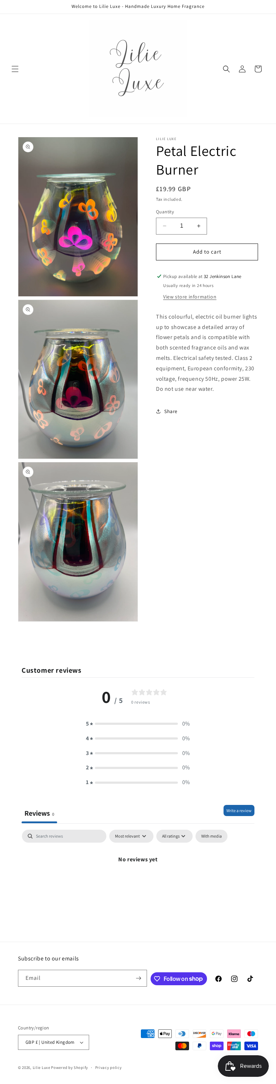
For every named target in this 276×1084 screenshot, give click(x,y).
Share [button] (171, 411)
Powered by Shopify (69, 1067)
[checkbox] (211, 836)
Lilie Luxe (41, 1067)
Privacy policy (108, 1067)
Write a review (239, 810)
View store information (189, 296)
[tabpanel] (138, 883)
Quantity (165, 212)
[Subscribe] (139, 978)
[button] (15, 69)
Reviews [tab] (39, 813)
